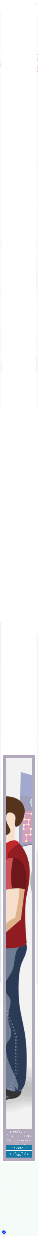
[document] (19, 618)
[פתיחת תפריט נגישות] (4, 1232)
